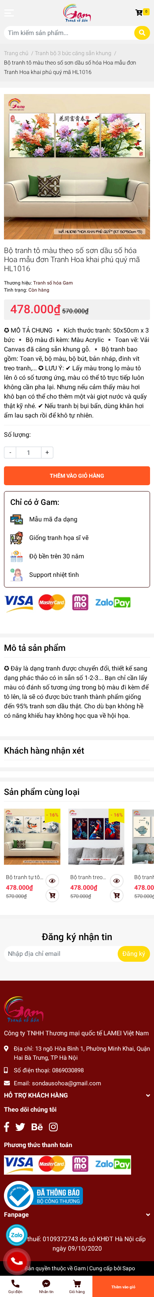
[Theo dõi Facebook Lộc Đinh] (6, 1127)
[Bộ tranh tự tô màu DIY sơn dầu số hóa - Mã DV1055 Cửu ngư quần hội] (32, 837)
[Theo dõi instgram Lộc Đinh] (53, 1127)
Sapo (128, 1268)
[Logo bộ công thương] (43, 1195)
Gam (80, 1268)
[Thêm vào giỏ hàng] (52, 895)
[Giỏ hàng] (140, 13)
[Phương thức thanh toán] (67, 603)
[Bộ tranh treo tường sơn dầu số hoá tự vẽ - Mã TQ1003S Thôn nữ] (96, 837)
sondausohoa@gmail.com (66, 1083)
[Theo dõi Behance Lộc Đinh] (37, 1127)
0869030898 (68, 1070)
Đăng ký (133, 953)
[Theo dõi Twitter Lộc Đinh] (20, 1127)
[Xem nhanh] (52, 881)
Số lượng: (17, 434)
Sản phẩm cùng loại (42, 792)
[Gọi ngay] (17, 1261)
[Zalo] (17, 1235)
